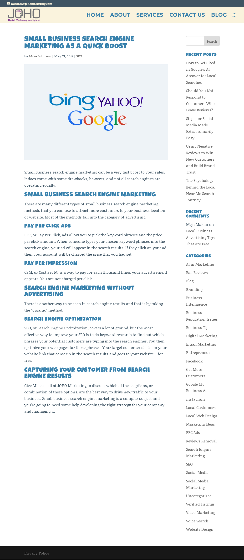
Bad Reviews (197, 272)
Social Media (197, 472)
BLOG (219, 15)
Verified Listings (200, 504)
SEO (79, 56)
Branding (194, 289)
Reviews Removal (201, 441)
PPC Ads (193, 432)
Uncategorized (199, 495)
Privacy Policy (36, 553)
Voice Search (197, 521)
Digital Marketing (201, 335)
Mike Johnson (40, 56)
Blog (189, 280)
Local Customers (201, 407)
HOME (95, 15)
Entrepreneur (198, 352)
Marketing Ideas (200, 424)
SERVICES (149, 15)
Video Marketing (200, 512)
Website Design (200, 529)
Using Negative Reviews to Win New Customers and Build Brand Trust (200, 159)
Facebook (194, 361)
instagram (195, 399)
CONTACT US (187, 15)
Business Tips (198, 327)
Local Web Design (201, 415)
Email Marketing (201, 344)
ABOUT (120, 15)
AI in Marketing (200, 264)
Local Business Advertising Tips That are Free (200, 237)
